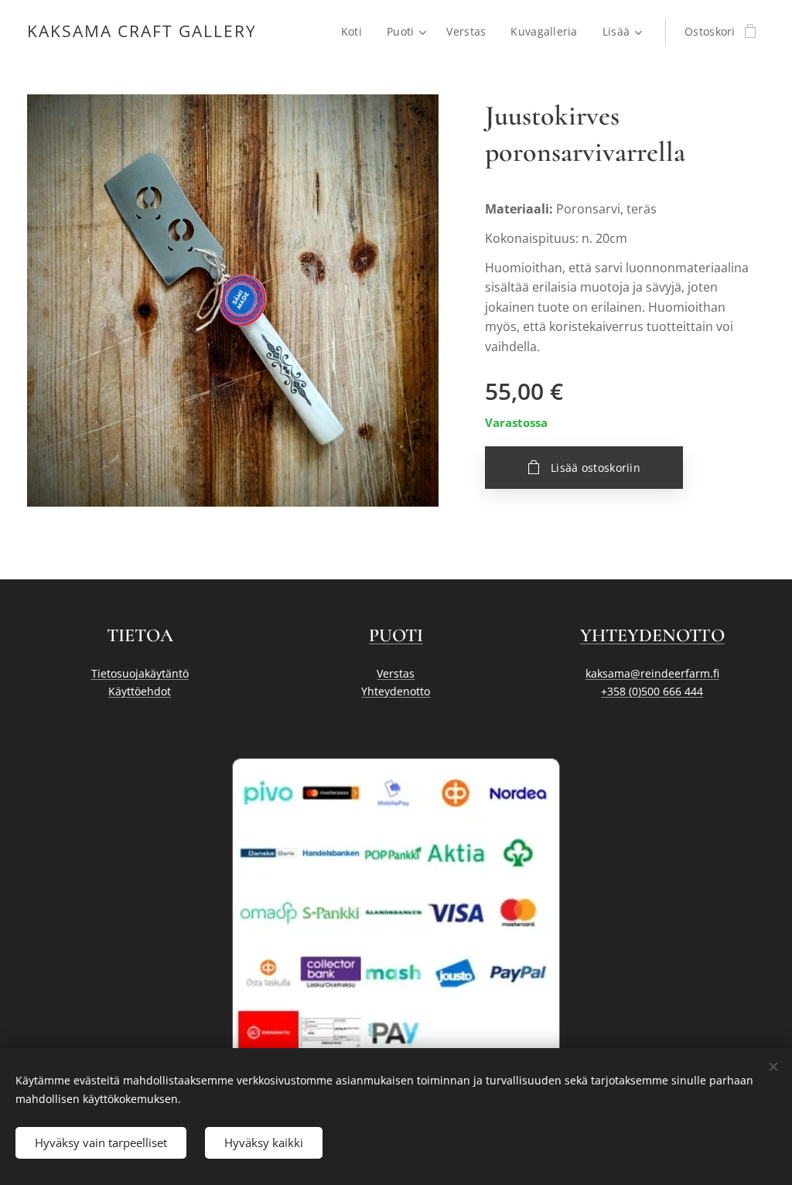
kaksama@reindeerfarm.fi (652, 673)
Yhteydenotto (395, 691)
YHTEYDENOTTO (652, 635)
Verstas (396, 673)
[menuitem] (355, 31)
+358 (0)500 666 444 (652, 691)
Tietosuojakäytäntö (140, 673)
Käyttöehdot (139, 691)
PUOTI (396, 635)
